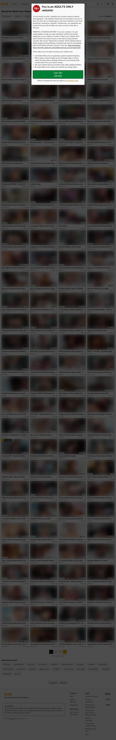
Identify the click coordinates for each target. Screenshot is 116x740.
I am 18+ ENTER (58, 74)
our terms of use (72, 80)
